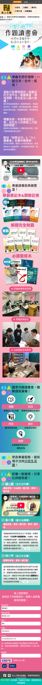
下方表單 (12, 146)
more (27, 548)
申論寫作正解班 (24, 680)
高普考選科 (17, 2)
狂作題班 (14, 680)
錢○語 (9, 484)
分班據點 (22, 675)
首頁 (1, 17)
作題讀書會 (21, 683)
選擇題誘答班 (36, 680)
